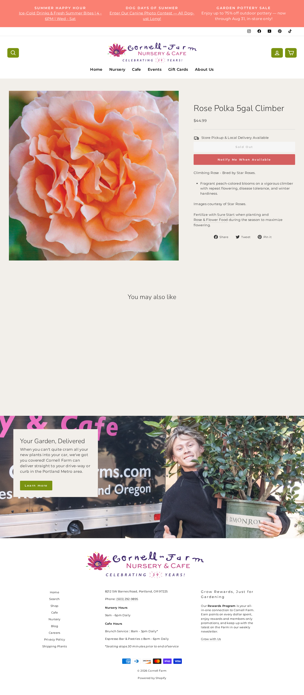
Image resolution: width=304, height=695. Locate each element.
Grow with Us (211, 639)
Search (54, 599)
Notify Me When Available (244, 159)
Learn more (36, 485)
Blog (54, 626)
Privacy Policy (54, 639)
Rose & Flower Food (211, 220)
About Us (204, 69)
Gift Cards (178, 69)
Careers (54, 632)
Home (96, 69)
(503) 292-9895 (127, 599)
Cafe (136, 69)
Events (155, 69)
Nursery (117, 69)
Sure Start (226, 214)
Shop (55, 606)
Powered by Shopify (152, 678)
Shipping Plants (54, 646)
